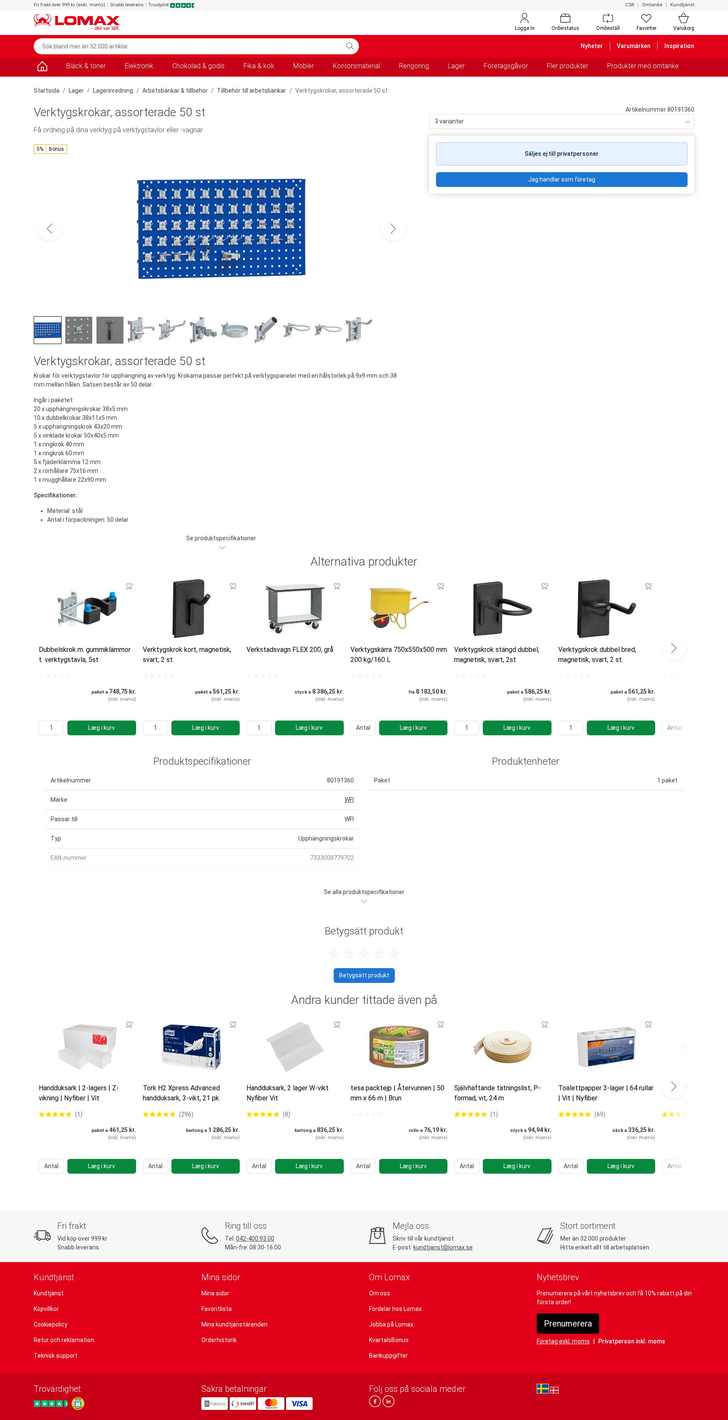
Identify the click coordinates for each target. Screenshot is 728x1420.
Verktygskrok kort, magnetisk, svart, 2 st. (187, 655)
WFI (349, 799)
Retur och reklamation (64, 1340)
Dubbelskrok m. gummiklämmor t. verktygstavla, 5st (85, 655)
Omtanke (652, 5)
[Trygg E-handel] (78, 1403)
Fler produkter (567, 66)
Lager (456, 66)
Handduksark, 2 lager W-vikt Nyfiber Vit (287, 1093)
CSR (629, 5)
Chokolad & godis (198, 66)
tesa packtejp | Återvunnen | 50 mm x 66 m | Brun (397, 1093)
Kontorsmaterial (356, 66)
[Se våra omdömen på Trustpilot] (52, 1403)
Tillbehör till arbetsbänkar (251, 90)
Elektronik (139, 66)
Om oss (379, 1293)
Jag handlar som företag (561, 179)
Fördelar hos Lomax (395, 1308)
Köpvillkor (46, 1308)
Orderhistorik (219, 1340)
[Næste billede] (393, 228)
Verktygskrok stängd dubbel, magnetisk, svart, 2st (496, 655)
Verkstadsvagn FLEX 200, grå (289, 650)
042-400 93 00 (255, 1238)
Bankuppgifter (388, 1355)
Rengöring (414, 66)
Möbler (303, 66)
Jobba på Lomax (391, 1324)
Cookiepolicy (50, 1324)
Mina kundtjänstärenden (234, 1324)
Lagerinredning (113, 90)
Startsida (46, 90)
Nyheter (592, 46)
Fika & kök (259, 66)
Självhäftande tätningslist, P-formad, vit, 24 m (497, 1093)
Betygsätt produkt (364, 975)
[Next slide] (673, 648)
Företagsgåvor (506, 66)
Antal (363, 727)
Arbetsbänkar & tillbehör (175, 90)
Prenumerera (568, 1324)
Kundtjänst (682, 5)
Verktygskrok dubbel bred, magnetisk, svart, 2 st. (597, 655)
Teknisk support (56, 1355)
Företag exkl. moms (563, 1341)
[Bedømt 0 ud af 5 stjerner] (55, 676)
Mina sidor (215, 1293)
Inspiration (679, 46)
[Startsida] (42, 68)
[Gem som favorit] (129, 586)
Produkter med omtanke (643, 66)
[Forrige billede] (49, 228)
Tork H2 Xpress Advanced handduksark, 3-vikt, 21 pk (181, 1093)
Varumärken (633, 46)
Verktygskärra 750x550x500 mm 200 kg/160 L (399, 655)
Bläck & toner (86, 66)
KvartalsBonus (389, 1340)
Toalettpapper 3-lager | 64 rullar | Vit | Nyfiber (605, 1093)
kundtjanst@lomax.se (443, 1247)
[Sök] (350, 46)
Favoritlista (216, 1308)
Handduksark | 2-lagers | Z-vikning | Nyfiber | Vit (79, 1093)
